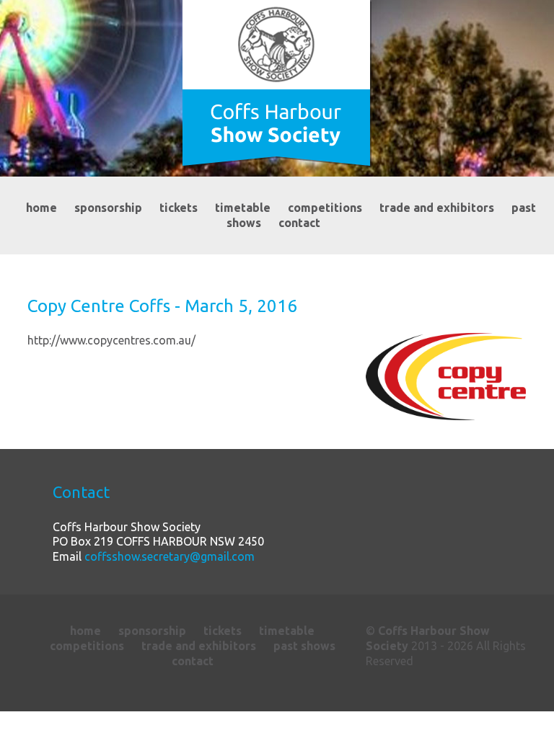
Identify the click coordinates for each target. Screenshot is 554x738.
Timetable (243, 207)
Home (41, 207)
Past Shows (304, 645)
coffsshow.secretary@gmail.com (169, 556)
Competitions (325, 207)
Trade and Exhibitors (436, 207)
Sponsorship (108, 207)
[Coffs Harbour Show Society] (277, 83)
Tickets (178, 207)
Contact (299, 222)
